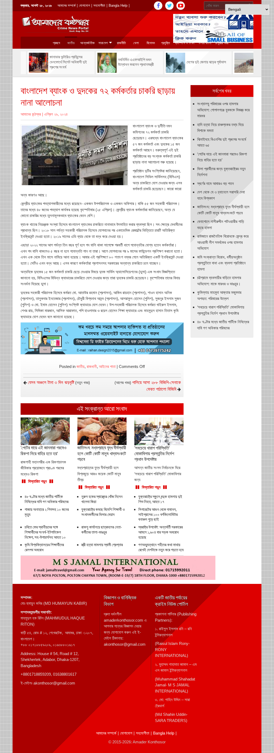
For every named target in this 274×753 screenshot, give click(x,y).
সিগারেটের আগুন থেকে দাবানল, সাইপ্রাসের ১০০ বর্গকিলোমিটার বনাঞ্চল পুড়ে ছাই (158, 514)
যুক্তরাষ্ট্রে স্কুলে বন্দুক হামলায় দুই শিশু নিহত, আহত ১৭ (160, 499)
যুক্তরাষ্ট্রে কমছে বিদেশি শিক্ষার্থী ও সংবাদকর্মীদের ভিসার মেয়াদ (103, 512)
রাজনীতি (121, 43)
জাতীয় (71, 43)
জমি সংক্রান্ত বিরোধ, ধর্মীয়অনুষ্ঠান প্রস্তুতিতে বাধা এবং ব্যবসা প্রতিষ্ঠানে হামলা (221, 263)
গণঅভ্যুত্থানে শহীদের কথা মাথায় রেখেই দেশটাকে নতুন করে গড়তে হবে (161, 547)
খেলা (136, 43)
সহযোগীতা (99, 5)
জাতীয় (81, 366)
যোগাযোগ (84, 5)
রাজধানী (92, 366)
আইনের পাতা (107, 366)
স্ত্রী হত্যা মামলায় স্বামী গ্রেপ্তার (102, 544)
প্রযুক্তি (165, 43)
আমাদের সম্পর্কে (66, 5)
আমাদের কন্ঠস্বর (31, 114)
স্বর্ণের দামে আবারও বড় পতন (215, 183)
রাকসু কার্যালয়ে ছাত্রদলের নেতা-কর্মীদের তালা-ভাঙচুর (101, 530)
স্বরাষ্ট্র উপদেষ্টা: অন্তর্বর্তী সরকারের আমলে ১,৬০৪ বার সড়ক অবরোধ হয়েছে (160, 532)
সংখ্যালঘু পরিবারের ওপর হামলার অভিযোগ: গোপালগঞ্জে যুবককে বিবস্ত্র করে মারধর (223, 109)
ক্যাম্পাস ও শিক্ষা (185, 43)
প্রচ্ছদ (56, 43)
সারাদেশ (103, 43)
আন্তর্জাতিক (87, 43)
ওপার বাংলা (205, 43)
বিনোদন (151, 43)
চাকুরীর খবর (221, 43)
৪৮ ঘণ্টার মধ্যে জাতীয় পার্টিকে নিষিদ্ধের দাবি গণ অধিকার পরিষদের (46, 499)
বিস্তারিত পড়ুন (37, 481)
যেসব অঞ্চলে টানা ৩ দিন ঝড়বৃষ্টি (51, 382)
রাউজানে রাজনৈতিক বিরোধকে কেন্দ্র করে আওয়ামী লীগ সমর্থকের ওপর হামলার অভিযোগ (223, 242)
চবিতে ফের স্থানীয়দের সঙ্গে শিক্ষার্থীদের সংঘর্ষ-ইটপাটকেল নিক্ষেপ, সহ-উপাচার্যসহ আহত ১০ (45, 532)
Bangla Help (118, 5)
